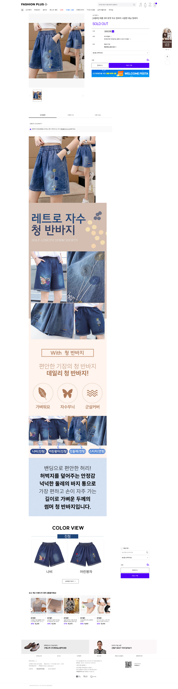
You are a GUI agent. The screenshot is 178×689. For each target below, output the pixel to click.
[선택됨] (37, 95)
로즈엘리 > (96, 15)
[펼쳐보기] (167, 62)
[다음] (170, 49)
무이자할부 (107, 36)
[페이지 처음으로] (167, 56)
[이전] (30, 96)
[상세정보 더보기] (70, 581)
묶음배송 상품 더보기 (110, 47)
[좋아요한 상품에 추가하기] (45, 618)
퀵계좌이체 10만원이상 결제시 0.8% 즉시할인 (117, 39)
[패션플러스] (34, 4)
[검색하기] (132, 5)
